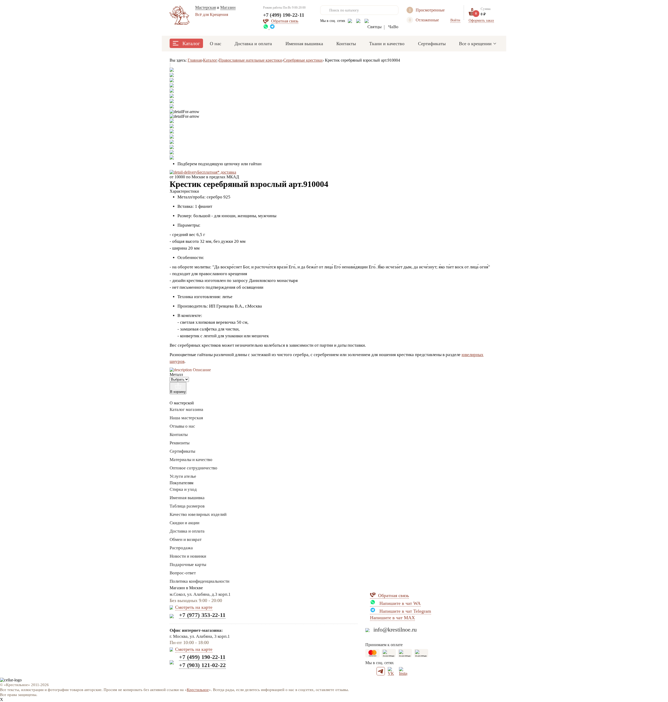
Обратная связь (393, 595)
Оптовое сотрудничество (193, 467)
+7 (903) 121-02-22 (202, 665)
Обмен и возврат (185, 539)
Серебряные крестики (303, 60)
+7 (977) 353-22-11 (202, 615)
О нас (215, 43)
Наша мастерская (186, 417)
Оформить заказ (481, 20)
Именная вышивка (304, 43)
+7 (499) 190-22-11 (283, 15)
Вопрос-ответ (183, 572)
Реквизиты (179, 442)
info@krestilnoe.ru (395, 629)
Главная (195, 60)
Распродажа (181, 547)
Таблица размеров (187, 506)
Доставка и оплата (253, 43)
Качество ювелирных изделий (198, 514)
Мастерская (205, 7)
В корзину (178, 392)
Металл (176, 374)
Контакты (346, 43)
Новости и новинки (188, 556)
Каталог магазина (186, 409)
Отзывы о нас (182, 426)
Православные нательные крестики (250, 60)
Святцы (374, 26)
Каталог (191, 43)
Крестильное (198, 690)
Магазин (228, 7)
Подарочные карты (188, 564)
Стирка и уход (183, 489)
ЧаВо (393, 26)
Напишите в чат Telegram (404, 611)
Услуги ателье (183, 476)
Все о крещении (475, 43)
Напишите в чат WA (399, 603)
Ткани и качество (386, 43)
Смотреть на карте (193, 607)
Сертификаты (432, 43)
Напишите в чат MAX (392, 617)
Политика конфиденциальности (199, 581)
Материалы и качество (191, 459)
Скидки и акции (184, 522)
